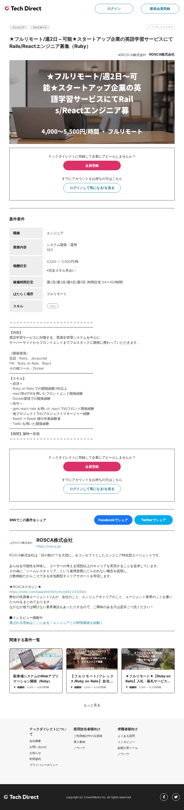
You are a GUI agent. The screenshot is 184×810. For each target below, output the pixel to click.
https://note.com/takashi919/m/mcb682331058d (47, 592)
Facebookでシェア (113, 520)
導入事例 (79, 742)
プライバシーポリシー (43, 765)
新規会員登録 (160, 8)
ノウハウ (79, 748)
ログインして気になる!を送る (92, 188)
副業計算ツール (128, 748)
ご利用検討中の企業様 (88, 736)
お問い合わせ (38, 747)
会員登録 (92, 165)
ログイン (114, 8)
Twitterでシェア (153, 520)
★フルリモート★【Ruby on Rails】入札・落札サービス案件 (148, 681)
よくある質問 (126, 736)
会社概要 (35, 741)
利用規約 (35, 759)
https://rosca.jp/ (48, 546)
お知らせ (35, 753)
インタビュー (126, 742)
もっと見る (92, 705)
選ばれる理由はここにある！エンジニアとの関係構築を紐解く (56, 623)
